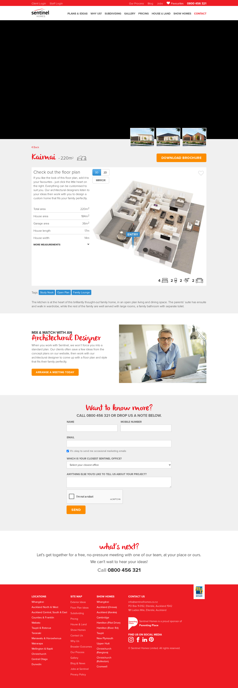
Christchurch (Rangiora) (104, 650)
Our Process (77, 652)
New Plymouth (105, 638)
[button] (77, 15)
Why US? (96, 13)
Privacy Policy (78, 674)
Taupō (100, 633)
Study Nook (47, 292)
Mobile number (131, 422)
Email (70, 437)
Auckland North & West (45, 607)
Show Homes (182, 13)
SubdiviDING (113, 13)
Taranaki (36, 633)
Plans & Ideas (77, 14)
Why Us (74, 641)
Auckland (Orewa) (107, 607)
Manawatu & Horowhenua (46, 638)
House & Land (161, 13)
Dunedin (36, 664)
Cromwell (102, 666)
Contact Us (76, 635)
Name (70, 422)
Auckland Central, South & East (49, 612)
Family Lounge (81, 292)
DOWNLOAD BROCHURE (181, 157)
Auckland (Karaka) (107, 612)
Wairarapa (37, 643)
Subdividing (77, 613)
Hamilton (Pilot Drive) (108, 623)
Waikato (36, 623)
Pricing (143, 13)
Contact (200, 13)
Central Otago (40, 659)
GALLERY (129, 13)
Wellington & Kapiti (42, 648)
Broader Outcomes (81, 646)
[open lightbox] (148, 227)
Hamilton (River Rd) (107, 628)
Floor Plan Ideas (79, 607)
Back (36, 147)
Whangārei (38, 602)
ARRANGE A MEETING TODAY (55, 372)
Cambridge (103, 617)
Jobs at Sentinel (79, 669)
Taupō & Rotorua (41, 628)
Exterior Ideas (78, 602)
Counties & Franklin (43, 617)
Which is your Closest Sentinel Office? (94, 458)
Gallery (74, 657)
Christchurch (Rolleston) (104, 659)
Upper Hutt (103, 643)
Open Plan (63, 292)
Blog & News (77, 663)
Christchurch (39, 654)
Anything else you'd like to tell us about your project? (107, 474)
